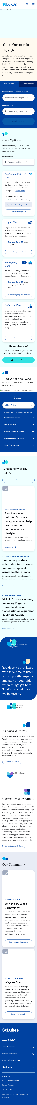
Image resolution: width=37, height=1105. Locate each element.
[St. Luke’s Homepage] (10, 1030)
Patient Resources (9, 1053)
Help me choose (20, 359)
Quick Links (7, 1067)
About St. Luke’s (8, 1040)
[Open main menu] (33, 4)
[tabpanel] (18, 107)
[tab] (9, 84)
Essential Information (11, 1060)
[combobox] (18, 97)
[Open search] (27, 4)
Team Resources (8, 1046)
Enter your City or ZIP (15, 242)
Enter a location (7, 156)
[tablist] (18, 84)
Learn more (20, 190)
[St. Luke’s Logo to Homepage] (9, 4)
